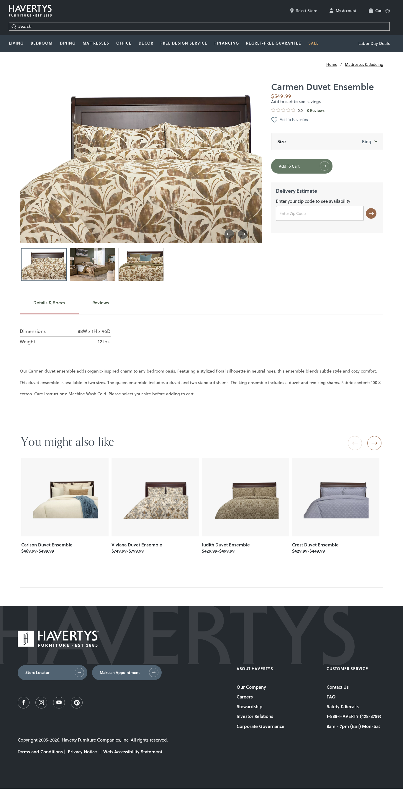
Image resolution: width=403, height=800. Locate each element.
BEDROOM (42, 43)
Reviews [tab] (100, 303)
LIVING (16, 43)
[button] (229, 234)
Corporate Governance (260, 726)
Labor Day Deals (374, 43)
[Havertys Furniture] (58, 645)
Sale (313, 43)
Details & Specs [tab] (49, 303)
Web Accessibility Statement (132, 751)
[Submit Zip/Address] (371, 213)
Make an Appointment (120, 672)
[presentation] (65, 497)
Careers (245, 696)
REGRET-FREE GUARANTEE (273, 43)
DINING (68, 43)
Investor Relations (255, 716)
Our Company (251, 687)
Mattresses (96, 43)
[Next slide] (374, 443)
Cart (382, 10)
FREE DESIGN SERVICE (184, 43)
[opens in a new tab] (24, 707)
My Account (346, 10)
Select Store (306, 10)
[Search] (14, 26)
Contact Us (338, 687)
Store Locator (37, 672)
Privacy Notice (82, 751)
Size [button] (324, 141)
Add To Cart (289, 166)
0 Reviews (316, 110)
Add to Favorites (294, 119)
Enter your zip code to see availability (313, 201)
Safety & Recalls (343, 706)
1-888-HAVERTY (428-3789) (354, 716)
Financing (226, 43)
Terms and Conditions (40, 751)
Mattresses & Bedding (364, 64)
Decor (146, 43)
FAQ (331, 696)
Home (331, 64)
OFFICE (124, 43)
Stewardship (250, 706)
